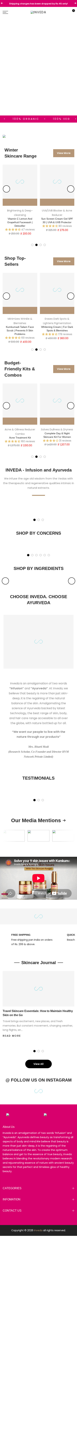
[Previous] (6, 188)
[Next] (70, 188)
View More (64, 153)
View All (38, 1064)
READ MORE (12, 1036)
